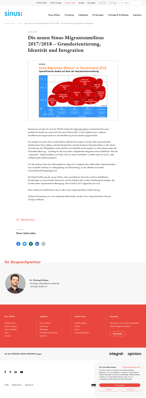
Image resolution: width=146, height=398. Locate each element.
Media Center (70, 3)
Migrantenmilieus (81, 129)
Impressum (29, 385)
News (7, 332)
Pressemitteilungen (82, 332)
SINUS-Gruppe (55, 3)
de (100, 3)
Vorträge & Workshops (118, 14)
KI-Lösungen (98, 14)
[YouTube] (21, 372)
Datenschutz (17, 385)
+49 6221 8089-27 (38, 286)
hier (98, 189)
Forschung (69, 14)
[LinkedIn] (15, 372)
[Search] (122, 3)
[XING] (10, 372)
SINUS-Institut (42, 3)
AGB (6, 385)
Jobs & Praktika (11, 329)
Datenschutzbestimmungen (131, 367)
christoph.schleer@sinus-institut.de (44, 283)
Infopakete (83, 14)
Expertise (137, 14)
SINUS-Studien (81, 323)
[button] (18, 244)
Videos (77, 326)
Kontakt (81, 3)
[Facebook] (5, 372)
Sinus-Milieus (54, 14)
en (104, 3)
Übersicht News (28, 219)
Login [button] (114, 3)
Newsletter (91, 3)
